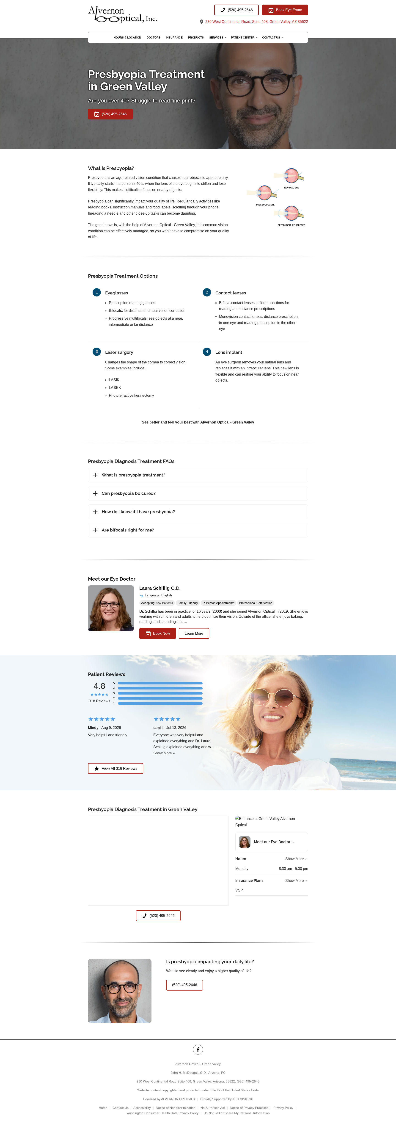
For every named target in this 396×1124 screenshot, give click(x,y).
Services (216, 37)
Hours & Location (127, 37)
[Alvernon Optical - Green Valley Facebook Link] (198, 1050)
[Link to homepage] (134, 14)
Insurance (174, 37)
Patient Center (242, 37)
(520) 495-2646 (248, 1081)
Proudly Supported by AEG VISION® (226, 1099)
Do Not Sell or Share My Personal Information (237, 1113)
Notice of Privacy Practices (249, 1108)
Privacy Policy (283, 1108)
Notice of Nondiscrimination (175, 1108)
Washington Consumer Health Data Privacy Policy (162, 1113)
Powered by (169, 1099)
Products (196, 37)
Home (103, 1108)
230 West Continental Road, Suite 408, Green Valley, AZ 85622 (256, 22)
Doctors (153, 37)
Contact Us (271, 37)
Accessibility (142, 1108)
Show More (162, 753)
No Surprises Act (213, 1108)
